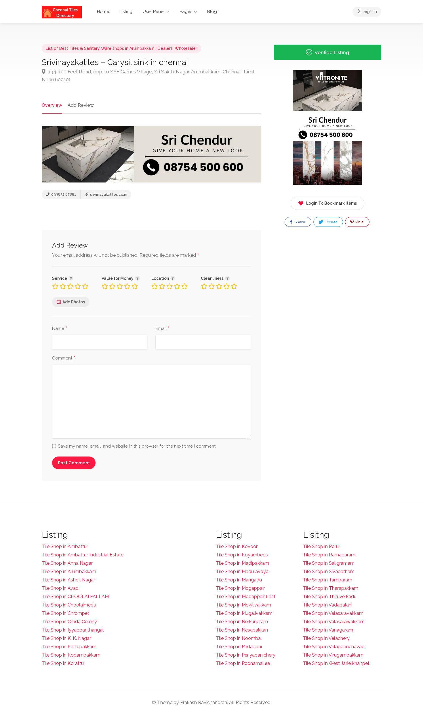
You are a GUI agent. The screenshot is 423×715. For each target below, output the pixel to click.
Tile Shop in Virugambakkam (333, 655)
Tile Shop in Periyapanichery (245, 655)
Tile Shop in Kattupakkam (69, 646)
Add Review (81, 105)
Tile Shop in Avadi (60, 588)
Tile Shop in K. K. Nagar (66, 638)
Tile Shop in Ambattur (65, 546)
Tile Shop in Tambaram (327, 580)
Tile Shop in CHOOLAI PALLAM (75, 596)
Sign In (369, 11)
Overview (52, 105)
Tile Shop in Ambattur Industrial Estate (82, 555)
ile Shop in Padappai (240, 646)
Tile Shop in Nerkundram (242, 621)
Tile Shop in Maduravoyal (243, 571)
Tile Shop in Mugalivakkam (244, 613)
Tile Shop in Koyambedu (242, 555)
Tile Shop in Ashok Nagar (68, 580)
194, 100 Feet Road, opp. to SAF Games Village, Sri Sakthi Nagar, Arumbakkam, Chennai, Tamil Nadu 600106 (148, 75)
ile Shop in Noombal (240, 638)
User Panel (154, 11)
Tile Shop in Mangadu (239, 580)
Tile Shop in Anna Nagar (67, 563)
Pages (186, 11)
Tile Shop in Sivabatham (329, 571)
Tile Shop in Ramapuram (329, 555)
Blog (212, 11)
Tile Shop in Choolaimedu (69, 605)
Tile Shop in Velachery (326, 638)
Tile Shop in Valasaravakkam (333, 613)
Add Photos (73, 302)
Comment (63, 358)
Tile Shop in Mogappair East (245, 596)
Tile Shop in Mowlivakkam (243, 605)
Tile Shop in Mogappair (240, 588)
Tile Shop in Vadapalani (327, 605)
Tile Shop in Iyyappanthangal (73, 630)
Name (59, 328)
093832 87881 (63, 194)
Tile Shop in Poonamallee (243, 663)
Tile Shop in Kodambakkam (71, 655)
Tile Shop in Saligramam (329, 563)
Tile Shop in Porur (321, 546)
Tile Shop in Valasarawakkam (334, 621)
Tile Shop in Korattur (63, 663)
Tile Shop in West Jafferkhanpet (336, 663)
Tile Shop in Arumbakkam (69, 571)
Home (103, 11)
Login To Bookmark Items (331, 203)
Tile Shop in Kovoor (237, 546)
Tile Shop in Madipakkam (242, 563)
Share (299, 222)
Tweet (330, 222)
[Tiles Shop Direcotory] (62, 12)
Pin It (359, 222)
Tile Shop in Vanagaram (328, 630)
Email (163, 328)
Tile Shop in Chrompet (65, 613)
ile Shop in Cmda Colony (71, 621)
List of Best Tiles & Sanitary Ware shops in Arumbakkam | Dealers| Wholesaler (121, 48)
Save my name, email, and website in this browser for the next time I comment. (137, 446)
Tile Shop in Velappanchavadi (334, 646)
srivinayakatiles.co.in (108, 194)
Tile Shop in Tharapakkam (330, 588)
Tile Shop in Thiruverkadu (330, 596)
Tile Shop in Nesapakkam (243, 630)
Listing (125, 11)
